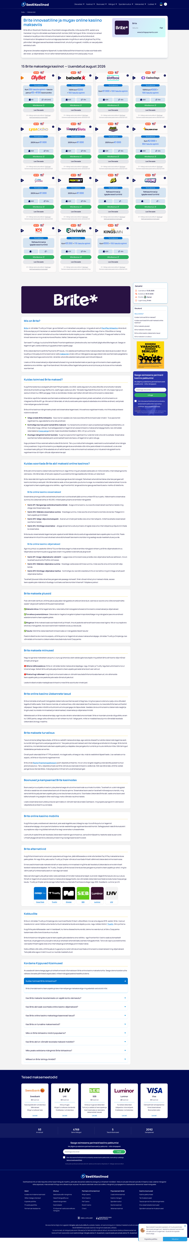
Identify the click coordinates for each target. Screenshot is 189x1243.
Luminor (124, 1096)
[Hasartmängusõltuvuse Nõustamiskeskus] (104, 1218)
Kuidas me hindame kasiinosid (34, 1194)
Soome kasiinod (116, 1205)
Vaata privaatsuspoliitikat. (152, 406)
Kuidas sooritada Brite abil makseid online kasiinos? (149, 321)
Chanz (84, 1208)
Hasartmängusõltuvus (60, 1198)
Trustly (110, 924)
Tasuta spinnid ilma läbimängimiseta (151, 1201)
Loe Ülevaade (42, 110)
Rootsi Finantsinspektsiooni (44, 763)
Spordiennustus (116, 1201)
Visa (154, 1096)
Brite (26, 328)
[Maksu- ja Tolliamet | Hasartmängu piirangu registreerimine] (85, 1218)
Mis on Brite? (139, 314)
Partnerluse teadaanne (32, 1208)
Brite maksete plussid (142, 326)
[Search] (165, 4)
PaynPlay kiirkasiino (110, 328)
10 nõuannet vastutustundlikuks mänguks (64, 1209)
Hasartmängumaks (59, 1201)
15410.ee (47, 115)
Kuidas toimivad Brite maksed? (145, 317)
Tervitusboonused (145, 1198)
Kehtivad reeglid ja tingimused (38, 117)
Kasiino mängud (116, 1198)
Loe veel (34, 1115)
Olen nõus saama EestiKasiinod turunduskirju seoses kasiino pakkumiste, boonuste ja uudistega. (151, 403)
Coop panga (43, 431)
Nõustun (175, 1239)
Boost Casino (86, 1205)
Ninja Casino (86, 1194)
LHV (64, 1096)
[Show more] (38, 77)
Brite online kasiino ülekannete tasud (147, 333)
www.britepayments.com (147, 32)
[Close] (185, 1226)
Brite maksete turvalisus (143, 337)
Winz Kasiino (86, 1198)
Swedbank (35, 1096)
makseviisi (64, 354)
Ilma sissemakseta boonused (149, 1205)
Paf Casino (85, 1201)
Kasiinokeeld (57, 1205)
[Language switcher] (161, 4)
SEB (94, 1096)
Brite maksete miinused (143, 330)
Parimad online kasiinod (91, 1191)
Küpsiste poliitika (30, 1201)
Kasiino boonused (146, 1191)
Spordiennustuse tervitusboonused (151, 1208)
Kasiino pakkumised (146, 1194)
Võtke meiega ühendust (32, 1198)
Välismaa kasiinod (117, 1208)
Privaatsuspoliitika (30, 1205)
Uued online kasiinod (118, 1194)
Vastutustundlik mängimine (62, 1194)
